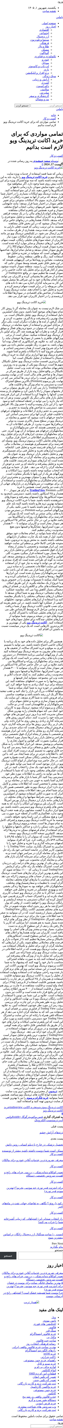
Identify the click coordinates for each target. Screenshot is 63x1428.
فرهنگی (44, 43)
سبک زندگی (49, 76)
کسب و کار (56, 155)
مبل (53, 1317)
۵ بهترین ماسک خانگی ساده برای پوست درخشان (35, 1282)
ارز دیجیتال (42, 36)
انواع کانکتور (49, 1370)
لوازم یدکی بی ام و (45, 1366)
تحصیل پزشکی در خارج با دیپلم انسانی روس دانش (34, 1144)
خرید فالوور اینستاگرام (43, 1333)
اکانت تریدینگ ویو (37, 622)
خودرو (45, 59)
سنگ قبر (51, 1330)
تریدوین (52, 1091)
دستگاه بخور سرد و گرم (42, 1400)
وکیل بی (51, 1337)
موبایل (45, 62)
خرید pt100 (50, 1353)
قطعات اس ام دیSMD (42, 1373)
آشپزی (45, 82)
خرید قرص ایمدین (46, 1403)
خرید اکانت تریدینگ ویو (35, 176)
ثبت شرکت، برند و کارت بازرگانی (37, 1383)
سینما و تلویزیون (39, 39)
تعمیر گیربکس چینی (44, 1380)
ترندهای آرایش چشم (51, 1132)
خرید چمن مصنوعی (44, 1390)
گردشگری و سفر (39, 96)
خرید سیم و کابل (46, 1363)
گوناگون (44, 53)
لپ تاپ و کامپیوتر (38, 66)
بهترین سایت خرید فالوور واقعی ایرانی (34, 1347)
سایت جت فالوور (46, 1340)
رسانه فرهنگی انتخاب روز (41, 1343)
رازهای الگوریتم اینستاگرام (40, 1350)
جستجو (59, 1250)
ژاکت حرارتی (48, 1357)
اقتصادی (44, 29)
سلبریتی (44, 92)
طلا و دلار (43, 46)
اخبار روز (51, 26)
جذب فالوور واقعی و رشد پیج (39, 1396)
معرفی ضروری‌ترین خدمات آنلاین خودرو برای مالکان (32, 1272)
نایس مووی (49, 1320)
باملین (59, 17)
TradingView (37, 490)
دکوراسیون (42, 86)
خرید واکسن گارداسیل (43, 1386)
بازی (46, 69)
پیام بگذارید (56, 1246)
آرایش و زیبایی (40, 79)
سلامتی (44, 89)
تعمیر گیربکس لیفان (44, 1376)
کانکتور (52, 1393)
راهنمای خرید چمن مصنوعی (40, 1360)
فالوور (52, 1327)
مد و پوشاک (42, 99)
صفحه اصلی (49, 23)
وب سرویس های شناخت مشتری (37, 1406)
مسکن (45, 49)
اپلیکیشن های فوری (44, 1323)
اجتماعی (44, 33)
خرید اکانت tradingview (22, 1107)
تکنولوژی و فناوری (45, 56)
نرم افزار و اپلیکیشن (37, 72)
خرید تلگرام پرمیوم (37, 1097)
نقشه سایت (49, 11)
